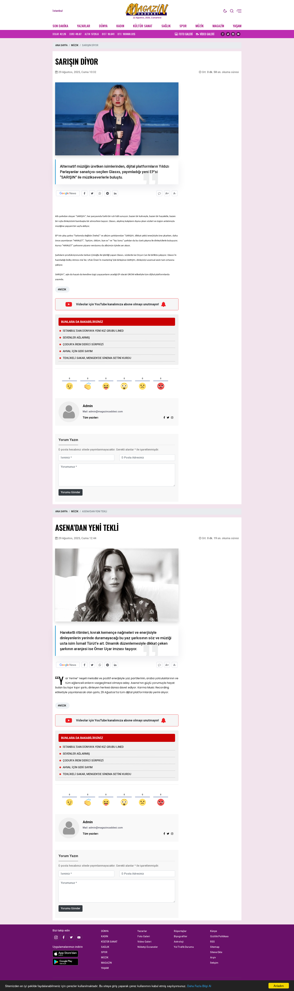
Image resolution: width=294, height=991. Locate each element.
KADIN (120, 25)
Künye (213, 931)
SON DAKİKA (60, 25)
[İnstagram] (56, 937)
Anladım (279, 986)
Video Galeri (144, 941)
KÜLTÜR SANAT (142, 25)
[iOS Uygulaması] (74, 953)
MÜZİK (199, 25)
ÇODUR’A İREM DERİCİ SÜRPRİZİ (83, 344)
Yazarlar (142, 931)
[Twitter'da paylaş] (92, 193)
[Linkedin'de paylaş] (115, 193)
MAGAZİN (218, 25)
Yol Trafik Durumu (184, 947)
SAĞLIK (166, 25)
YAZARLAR (83, 25)
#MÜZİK (62, 289)
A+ (167, 193)
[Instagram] (233, 34)
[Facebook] (223, 34)
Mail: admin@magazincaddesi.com (103, 411)
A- (174, 193)
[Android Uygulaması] (74, 961)
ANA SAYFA (61, 45)
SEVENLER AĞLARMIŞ (76, 337)
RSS (212, 941)
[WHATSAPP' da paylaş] (100, 193)
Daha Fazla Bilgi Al (199, 986)
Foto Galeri (143, 936)
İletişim (214, 962)
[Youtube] (238, 34)
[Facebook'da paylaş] (84, 193)
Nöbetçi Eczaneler (147, 947)
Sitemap (214, 947)
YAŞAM (237, 25)
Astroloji (179, 941)
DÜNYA (103, 25)
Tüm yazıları (90, 417)
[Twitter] (228, 34)
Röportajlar (180, 931)
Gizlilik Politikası (219, 936)
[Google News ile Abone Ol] (68, 193)
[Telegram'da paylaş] (107, 193)
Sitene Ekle (216, 952)
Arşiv (213, 957)
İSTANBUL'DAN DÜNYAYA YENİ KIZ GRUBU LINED (93, 330)
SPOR (183, 25)
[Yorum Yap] (159, 193)
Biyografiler (180, 936)
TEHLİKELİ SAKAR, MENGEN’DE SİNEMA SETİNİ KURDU (97, 358)
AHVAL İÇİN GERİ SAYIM (78, 351)
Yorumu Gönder (70, 492)
